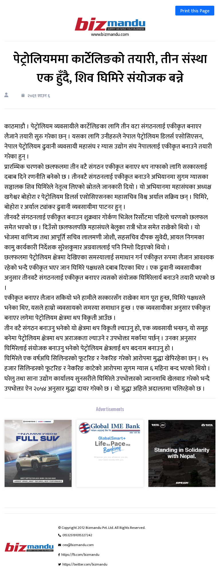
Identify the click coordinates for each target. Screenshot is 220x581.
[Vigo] (38, 457)
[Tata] (182, 457)
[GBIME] (110, 457)
